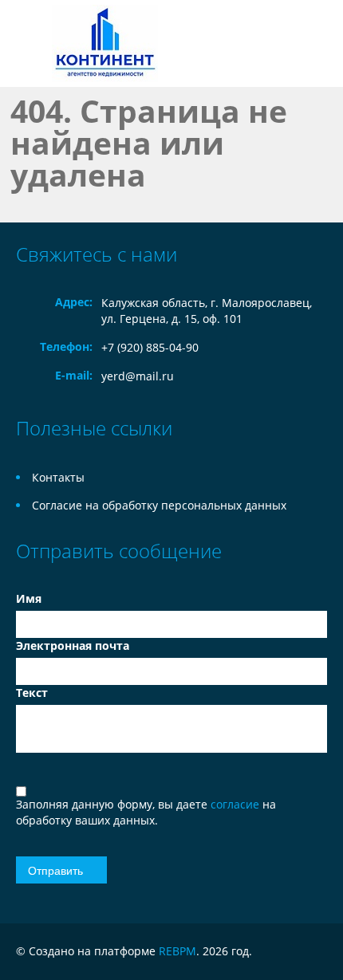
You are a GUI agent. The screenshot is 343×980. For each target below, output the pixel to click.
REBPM (177, 950)
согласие (236, 804)
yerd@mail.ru (137, 376)
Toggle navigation (30, 43)
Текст (32, 692)
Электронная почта (72, 645)
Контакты (58, 477)
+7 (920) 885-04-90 (150, 347)
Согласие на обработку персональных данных (159, 505)
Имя (28, 598)
